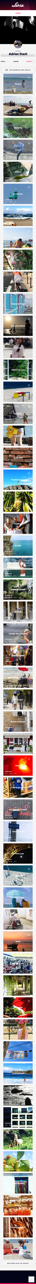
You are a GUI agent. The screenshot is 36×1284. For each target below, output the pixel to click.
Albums (15, 61)
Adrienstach (8, 89)
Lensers (18, 13)
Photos (29, 61)
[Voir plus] (33, 61)
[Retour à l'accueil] (18, 4)
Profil (3, 61)
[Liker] (29, 78)
